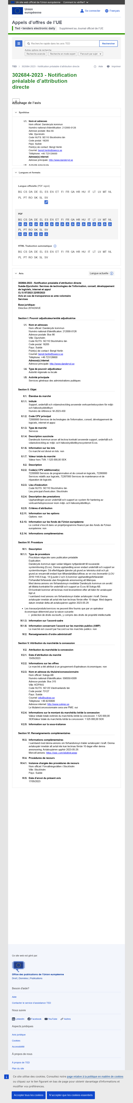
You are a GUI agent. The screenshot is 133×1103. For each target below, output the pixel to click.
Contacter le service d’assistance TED (31, 1003)
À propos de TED (21, 1062)
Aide (14, 997)
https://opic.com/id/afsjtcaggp (61, 752)
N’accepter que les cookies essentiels (71, 1095)
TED (14, 66)
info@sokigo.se (46, 697)
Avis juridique (19, 1034)
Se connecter (92, 10)
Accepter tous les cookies (28, 1095)
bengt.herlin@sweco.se (50, 150)
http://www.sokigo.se (58, 704)
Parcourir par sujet (89, 54)
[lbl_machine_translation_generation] (55, 246)
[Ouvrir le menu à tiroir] (16, 101)
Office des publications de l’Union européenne (38, 974)
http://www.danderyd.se (61, 160)
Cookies (16, 1040)
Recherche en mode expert (62, 54)
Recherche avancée (36, 54)
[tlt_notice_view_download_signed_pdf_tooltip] (46, 202)
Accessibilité (18, 1046)
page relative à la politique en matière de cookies (95, 1076)
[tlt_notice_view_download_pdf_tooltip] (20, 224)
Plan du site (18, 1068)
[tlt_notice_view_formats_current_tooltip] (111, 273)
